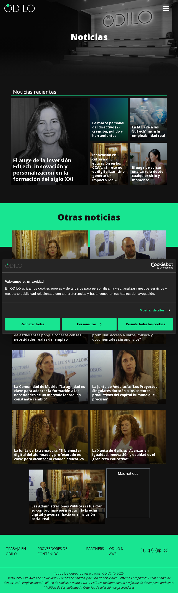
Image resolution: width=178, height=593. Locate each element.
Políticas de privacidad (40, 578)
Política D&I (80, 583)
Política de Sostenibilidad (63, 587)
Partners (95, 548)
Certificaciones (30, 583)
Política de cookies (56, 583)
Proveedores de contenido (52, 551)
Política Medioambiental (108, 583)
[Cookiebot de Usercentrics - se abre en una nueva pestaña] (154, 265)
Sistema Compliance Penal (137, 578)
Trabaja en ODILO (16, 551)
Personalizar (86, 324)
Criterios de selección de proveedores (108, 587)
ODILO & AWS (116, 551)
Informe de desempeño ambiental (151, 583)
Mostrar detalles (152, 310)
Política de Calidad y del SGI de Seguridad (88, 578)
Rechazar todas (32, 324)
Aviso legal (15, 578)
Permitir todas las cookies (145, 324)
